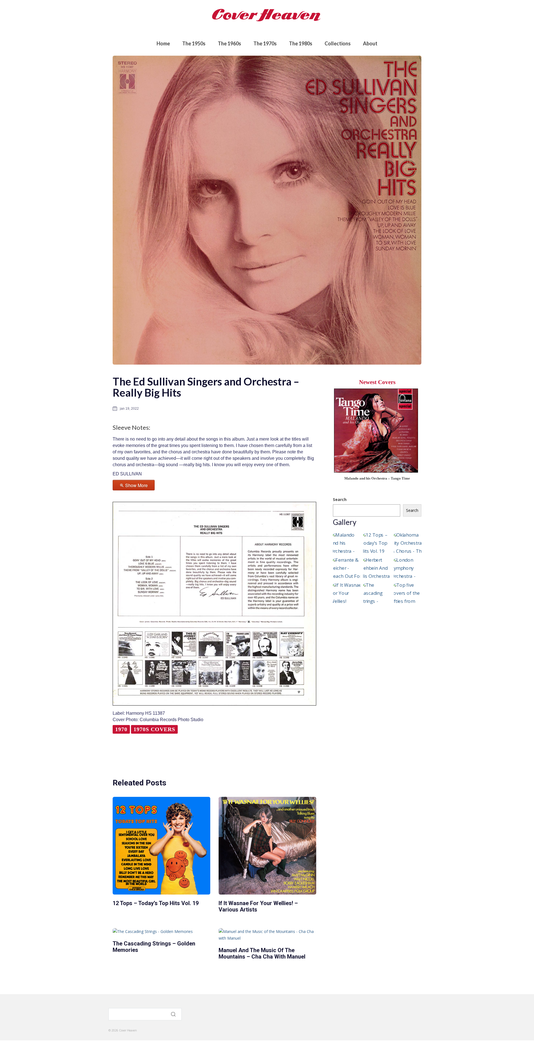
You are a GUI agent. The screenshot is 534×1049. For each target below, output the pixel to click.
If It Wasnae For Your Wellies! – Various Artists (258, 906)
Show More (136, 485)
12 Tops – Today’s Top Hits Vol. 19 (156, 903)
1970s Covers (154, 729)
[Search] (174, 1014)
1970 (121, 729)
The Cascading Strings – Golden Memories (154, 946)
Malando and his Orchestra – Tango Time (377, 478)
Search (340, 499)
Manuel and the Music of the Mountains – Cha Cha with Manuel (262, 953)
